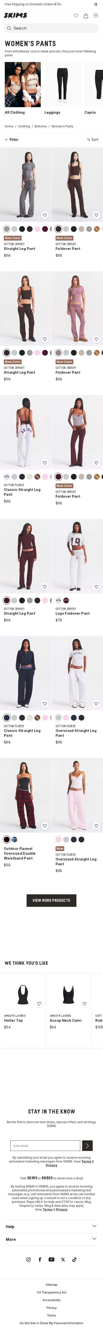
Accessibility (52, 1300)
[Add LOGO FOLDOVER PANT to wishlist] (96, 587)
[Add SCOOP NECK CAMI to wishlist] (84, 1004)
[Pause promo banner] (95, 4)
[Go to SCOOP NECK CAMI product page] (68, 995)
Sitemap (51, 1284)
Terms (51, 1315)
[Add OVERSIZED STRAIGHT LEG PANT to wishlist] (96, 704)
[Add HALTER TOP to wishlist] (39, 1004)
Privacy (51, 1308)
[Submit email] (87, 1145)
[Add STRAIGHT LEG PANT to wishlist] (45, 215)
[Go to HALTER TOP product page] (23, 995)
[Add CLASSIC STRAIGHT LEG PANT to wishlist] (45, 463)
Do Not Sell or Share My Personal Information (51, 1323)
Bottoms (41, 126)
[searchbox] (55, 28)
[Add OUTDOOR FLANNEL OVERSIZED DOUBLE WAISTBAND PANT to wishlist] (45, 826)
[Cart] (86, 16)
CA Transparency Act (51, 1292)
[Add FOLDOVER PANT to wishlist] (96, 215)
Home (9, 126)
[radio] (7, 229)
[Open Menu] (95, 15)
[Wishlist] (76, 16)
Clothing (24, 126)
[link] (28, 1259)
